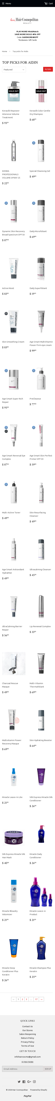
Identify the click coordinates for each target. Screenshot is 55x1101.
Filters (48, 69)
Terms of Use (27, 1046)
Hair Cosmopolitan (20, 1090)
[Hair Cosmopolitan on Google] (29, 1082)
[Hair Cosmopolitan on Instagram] (34, 1082)
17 (36, 999)
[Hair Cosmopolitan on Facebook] (23, 1082)
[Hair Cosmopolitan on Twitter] (19, 1082)
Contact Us (27, 1026)
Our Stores (27, 1030)
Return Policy (27, 1038)
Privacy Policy (27, 1042)
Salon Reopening (27, 1034)
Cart (50, 3)
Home (4, 51)
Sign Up (48, 1069)
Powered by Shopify (38, 1090)
